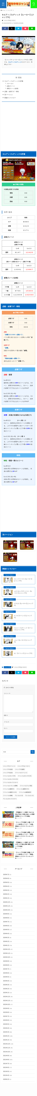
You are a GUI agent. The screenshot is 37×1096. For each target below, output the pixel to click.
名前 (6, 715)
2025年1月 (7, 898)
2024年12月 (8, 902)
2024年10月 (8, 910)
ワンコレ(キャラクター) (9, 799)
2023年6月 (7, 973)
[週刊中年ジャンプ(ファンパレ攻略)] (18, 4)
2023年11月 (8, 953)
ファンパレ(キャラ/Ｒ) (9, 776)
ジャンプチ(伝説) (8, 769)
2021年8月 (7, 1059)
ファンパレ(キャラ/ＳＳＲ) (10, 779)
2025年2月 (7, 894)
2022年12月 (8, 996)
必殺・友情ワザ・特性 (11, 91)
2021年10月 (8, 1051)
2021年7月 (7, 1063)
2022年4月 (7, 1028)
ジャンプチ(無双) (20, 769)
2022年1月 (7, 1040)
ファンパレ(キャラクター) (10, 782)
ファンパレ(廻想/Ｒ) (8, 789)
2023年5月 (7, 977)
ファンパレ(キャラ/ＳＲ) (24, 776)
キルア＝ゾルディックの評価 (13, 81)
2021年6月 (7, 1067)
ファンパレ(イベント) (21, 772)
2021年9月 (7, 1055)
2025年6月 (7, 878)
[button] (5, 28)
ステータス (10, 83)
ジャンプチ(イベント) (9, 766)
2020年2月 (7, 1079)
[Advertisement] (18, 126)
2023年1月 (7, 992)
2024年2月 (7, 941)
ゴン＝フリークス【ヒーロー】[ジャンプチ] (23, 580)
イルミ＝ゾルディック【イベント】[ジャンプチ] (23, 628)
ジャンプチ (7, 667)
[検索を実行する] (33, 752)
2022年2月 (7, 1036)
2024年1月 (7, 945)
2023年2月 (7, 988)
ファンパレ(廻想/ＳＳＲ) (10, 792)
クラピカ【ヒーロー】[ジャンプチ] (23, 604)
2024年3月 (7, 937)
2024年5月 (7, 929)
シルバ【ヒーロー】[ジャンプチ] (23, 641)
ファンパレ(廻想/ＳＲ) (23, 789)
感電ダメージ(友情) (12, 88)
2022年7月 (7, 1016)
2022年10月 (8, 1004)
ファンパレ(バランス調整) (10, 785)
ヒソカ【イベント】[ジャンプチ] (23, 616)
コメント (7, 693)
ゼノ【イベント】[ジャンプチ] (23, 653)
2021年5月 (7, 1071)
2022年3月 (7, 1032)
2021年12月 (8, 1044)
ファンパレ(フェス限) (26, 785)
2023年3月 (7, 984)
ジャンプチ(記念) (8, 772)
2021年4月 (7, 1075)
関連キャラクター (10, 98)
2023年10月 (8, 957)
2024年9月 (7, 914)
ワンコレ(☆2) (19, 795)
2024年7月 (7, 921)
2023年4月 (7, 981)
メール (6, 721)
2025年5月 (7, 882)
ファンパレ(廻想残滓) (25, 792)
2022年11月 (8, 1000)
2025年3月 (7, 890)
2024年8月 (7, 918)
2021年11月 (8, 1048)
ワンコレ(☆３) (29, 795)
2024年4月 (7, 933)
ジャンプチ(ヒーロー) (9, 20)
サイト (6, 728)
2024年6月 (7, 925)
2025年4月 (7, 886)
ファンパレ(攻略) (8, 795)
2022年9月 (7, 1008)
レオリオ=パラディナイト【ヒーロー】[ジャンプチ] (23, 592)
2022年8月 (7, 1012)
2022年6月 (7, 1020)
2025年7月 (7, 874)
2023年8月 (7, 965)
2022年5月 (7, 1024)
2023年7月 (7, 969)
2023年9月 (7, 961)
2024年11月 (8, 906)
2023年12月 (8, 949)
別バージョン (8, 94)
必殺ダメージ (11, 86)
